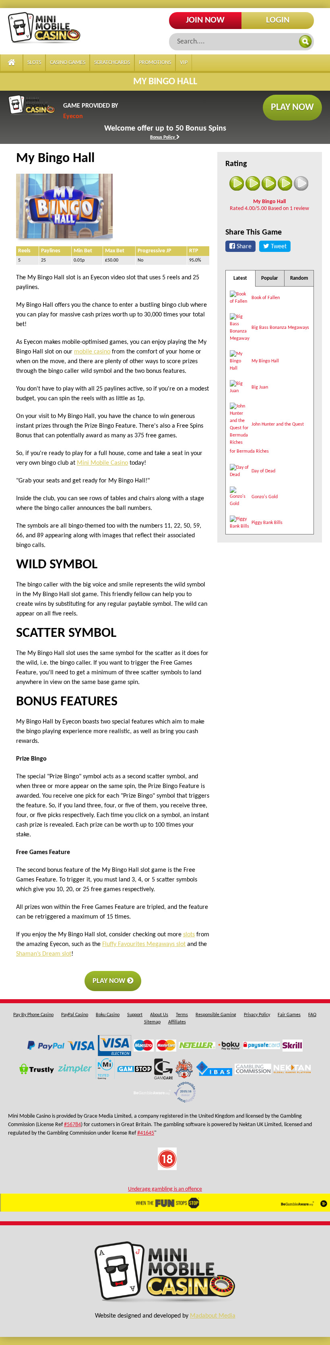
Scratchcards (112, 63)
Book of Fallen (266, 297)
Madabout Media (212, 1316)
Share (243, 246)
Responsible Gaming (216, 1014)
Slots (34, 63)
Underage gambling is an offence (165, 1189)
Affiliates (177, 1022)
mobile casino (92, 352)
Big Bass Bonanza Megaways (280, 327)
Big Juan (260, 387)
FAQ (312, 1014)
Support (134, 1014)
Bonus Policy (163, 137)
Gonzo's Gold (265, 497)
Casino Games (67, 63)
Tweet (278, 246)
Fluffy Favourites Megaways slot (144, 944)
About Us (159, 1014)
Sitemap (152, 1022)
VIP (184, 63)
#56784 (72, 1125)
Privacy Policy (257, 1014)
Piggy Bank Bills (267, 522)
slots (189, 934)
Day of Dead (263, 471)
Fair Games (289, 1014)
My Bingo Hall (265, 361)
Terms (182, 1014)
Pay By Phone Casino (33, 1014)
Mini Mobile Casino (102, 463)
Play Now (292, 107)
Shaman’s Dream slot (43, 954)
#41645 (145, 1133)
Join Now (205, 20)
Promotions (155, 63)
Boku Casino (108, 1014)
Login (277, 20)
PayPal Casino (74, 1014)
